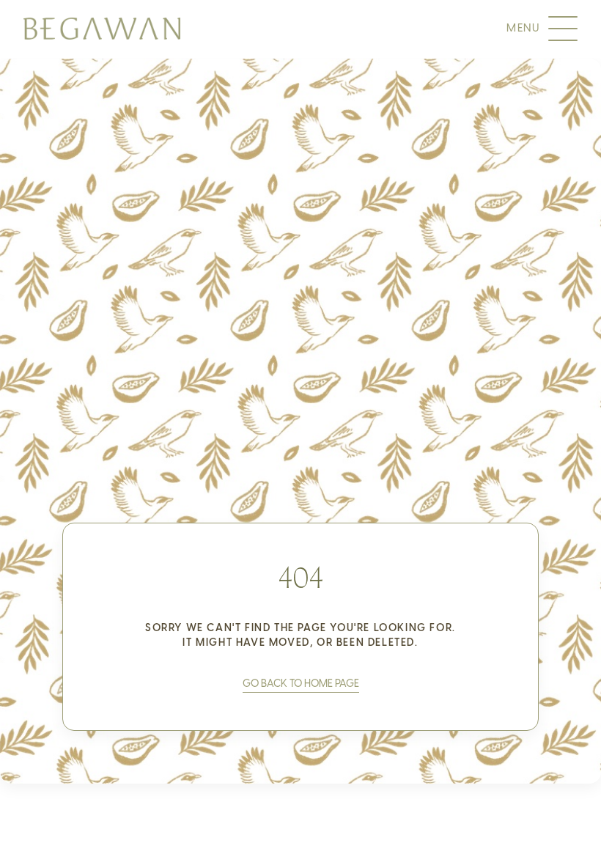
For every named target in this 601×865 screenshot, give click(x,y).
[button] (301, 684)
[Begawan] (101, 28)
